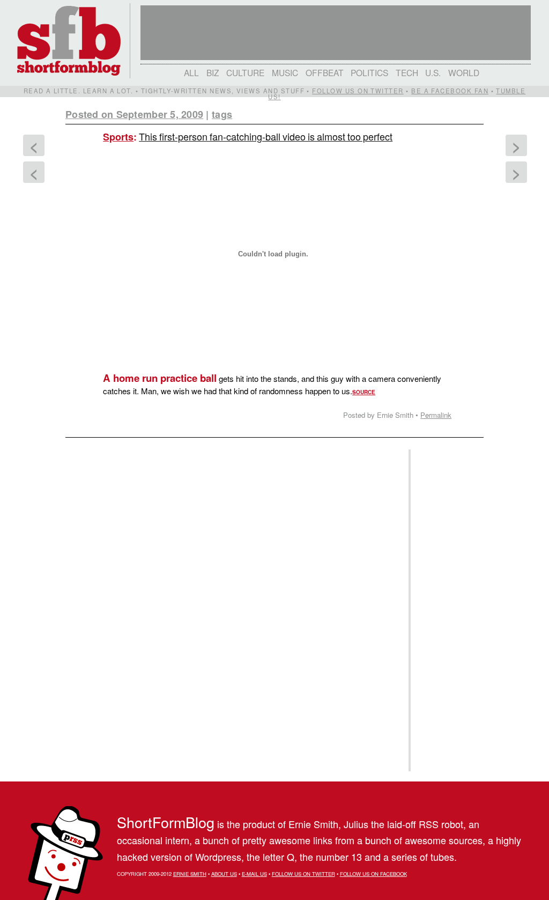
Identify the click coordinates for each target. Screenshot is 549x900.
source (363, 392)
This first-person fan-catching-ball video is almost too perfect (265, 136)
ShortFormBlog (165, 822)
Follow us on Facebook (373, 873)
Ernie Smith (189, 873)
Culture (245, 72)
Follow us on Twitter (357, 90)
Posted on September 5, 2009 (134, 114)
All (191, 72)
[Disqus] (231, 577)
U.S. (433, 72)
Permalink (435, 415)
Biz (212, 72)
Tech (407, 72)
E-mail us (254, 873)
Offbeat (325, 72)
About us (224, 873)
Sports (118, 137)
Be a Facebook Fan (449, 90)
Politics (369, 72)
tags (222, 114)
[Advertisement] (445, 610)
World (463, 72)
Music (285, 72)
